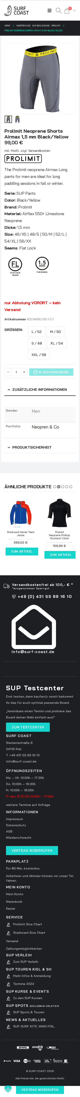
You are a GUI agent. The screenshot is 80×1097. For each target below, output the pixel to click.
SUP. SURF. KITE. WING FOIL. (34, 1026)
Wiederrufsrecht (18, 838)
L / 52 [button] (37, 331)
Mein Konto (14, 894)
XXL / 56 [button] (39, 354)
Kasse (10, 908)
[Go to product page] (21, 513)
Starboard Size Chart (29, 933)
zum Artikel (22, 551)
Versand (12, 941)
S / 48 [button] (37, 343)
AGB (9, 831)
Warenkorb (14, 902)
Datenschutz (16, 825)
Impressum (14, 819)
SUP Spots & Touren (28, 1012)
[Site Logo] (16, 10)
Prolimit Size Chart (27, 924)
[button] (50, 10)
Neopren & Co (45, 427)
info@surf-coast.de (21, 761)
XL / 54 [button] (56, 343)
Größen (13, 329)
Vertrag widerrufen (40, 1089)
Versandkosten (39, 151)
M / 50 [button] (55, 331)
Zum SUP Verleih (25, 962)
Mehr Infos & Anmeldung (32, 976)
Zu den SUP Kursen (27, 998)
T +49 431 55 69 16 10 (23, 755)
